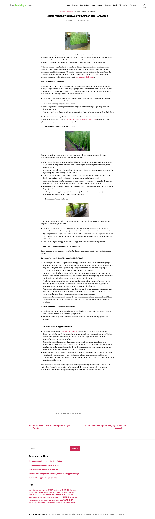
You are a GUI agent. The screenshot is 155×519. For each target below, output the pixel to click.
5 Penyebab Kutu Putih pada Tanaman (44, 465)
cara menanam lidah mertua (85, 77)
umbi (68, 502)
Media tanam (36, 497)
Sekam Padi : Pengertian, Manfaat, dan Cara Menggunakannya (54, 474)
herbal (43, 494)
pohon (58, 497)
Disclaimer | (61, 514)
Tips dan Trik (123, 5)
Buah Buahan (84, 5)
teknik (43, 502)
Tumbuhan (133, 5)
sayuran (52, 500)
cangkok (36, 492)
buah (50, 490)
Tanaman (75, 5)
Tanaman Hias (70, 11)
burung (72, 490)
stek (57, 500)
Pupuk (65, 497)
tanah (61, 500)
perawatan (75, 413)
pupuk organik (74, 497)
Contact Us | (69, 514)
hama (31, 494)
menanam (43, 497)
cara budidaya (43, 492)
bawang (35, 490)
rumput (46, 500)
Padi (48, 497)
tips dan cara (52, 502)
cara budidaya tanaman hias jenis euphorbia (81, 119)
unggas (73, 502)
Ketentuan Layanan (101, 514)
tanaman (68, 499)
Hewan (93, 5)
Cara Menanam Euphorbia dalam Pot (43, 470)
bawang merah (43, 490)
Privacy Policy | (79, 514)
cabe (31, 492)
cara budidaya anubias (69, 332)
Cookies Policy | (89, 514)
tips (80, 413)
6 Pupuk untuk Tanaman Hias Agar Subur (45, 461)
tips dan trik (61, 502)
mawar (30, 497)
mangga (77, 494)
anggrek (30, 490)
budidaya (57, 490)
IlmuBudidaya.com (41, 514)
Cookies (111, 514)
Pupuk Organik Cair (33, 500)
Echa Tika (72, 20)
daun (69, 492)
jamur (73, 494)
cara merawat (64, 492)
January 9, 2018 (84, 20)
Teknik (115, 5)
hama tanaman (38, 494)
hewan (48, 494)
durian (73, 492)
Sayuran (100, 5)
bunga (58, 413)
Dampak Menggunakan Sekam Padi (43, 478)
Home (68, 5)
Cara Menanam (54, 492)
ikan (64, 494)
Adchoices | (53, 514)
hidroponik (56, 494)
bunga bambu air (66, 413)
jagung (68, 494)
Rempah (41, 500)
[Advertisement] (77, 391)
